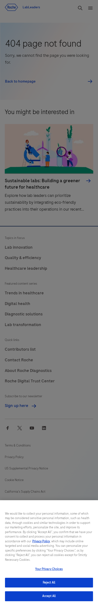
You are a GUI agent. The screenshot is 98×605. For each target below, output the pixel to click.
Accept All (49, 596)
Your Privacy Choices (49, 569)
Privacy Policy (41, 541)
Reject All (49, 582)
